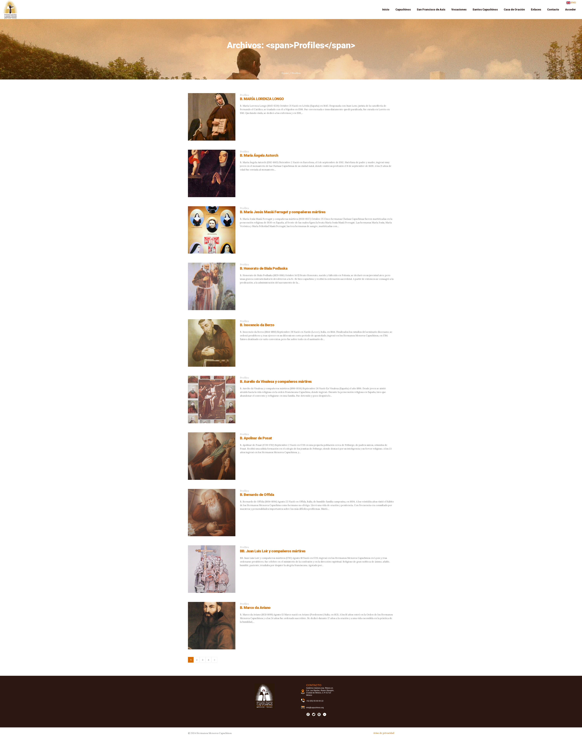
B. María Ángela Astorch (259, 155)
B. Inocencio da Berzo (257, 325)
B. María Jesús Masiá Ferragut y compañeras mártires (283, 212)
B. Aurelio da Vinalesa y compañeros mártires (276, 381)
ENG (573, 2)
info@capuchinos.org (315, 708)
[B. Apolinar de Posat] (211, 456)
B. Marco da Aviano (255, 608)
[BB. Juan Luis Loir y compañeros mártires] (211, 569)
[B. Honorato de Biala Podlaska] (211, 286)
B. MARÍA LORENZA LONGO (262, 99)
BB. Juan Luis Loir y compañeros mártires (273, 551)
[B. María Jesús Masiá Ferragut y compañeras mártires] (211, 230)
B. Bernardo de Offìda (257, 495)
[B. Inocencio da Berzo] (211, 343)
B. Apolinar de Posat (256, 438)
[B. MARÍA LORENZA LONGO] (211, 117)
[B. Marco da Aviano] (211, 625)
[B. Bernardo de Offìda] (211, 512)
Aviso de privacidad (383, 733)
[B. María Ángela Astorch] (211, 173)
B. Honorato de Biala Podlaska (264, 268)
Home (285, 73)
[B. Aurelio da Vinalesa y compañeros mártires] (211, 399)
